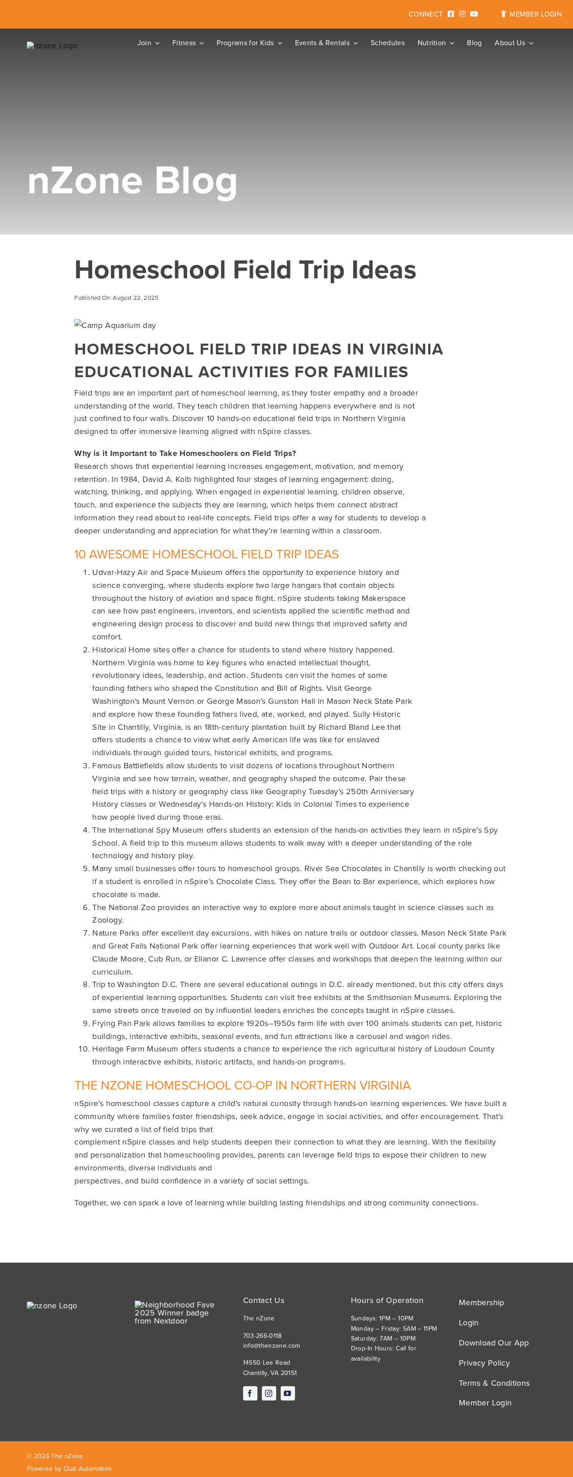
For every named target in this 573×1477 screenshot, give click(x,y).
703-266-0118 (262, 1336)
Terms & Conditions (494, 1383)
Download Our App (494, 1343)
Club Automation (87, 1468)
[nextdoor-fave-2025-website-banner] (178, 1305)
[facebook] (250, 1393)
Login (469, 1322)
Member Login (485, 1403)
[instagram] (269, 1393)
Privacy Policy (484, 1363)
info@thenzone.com (271, 1345)
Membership (482, 1302)
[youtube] (288, 1393)
